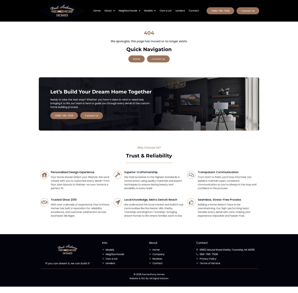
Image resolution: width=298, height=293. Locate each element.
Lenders (180, 10)
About (108, 10)
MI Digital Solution (159, 278)
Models (148, 10)
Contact (194, 10)
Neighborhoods (128, 10)
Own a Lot (166, 10)
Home (97, 10)
